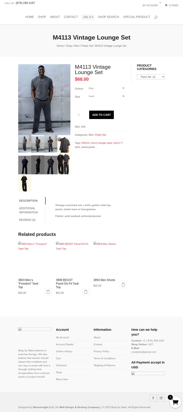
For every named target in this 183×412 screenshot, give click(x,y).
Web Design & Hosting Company (79, 407)
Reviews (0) (27, 219)
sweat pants (88, 147)
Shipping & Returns (104, 365)
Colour (79, 88)
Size (77, 96)
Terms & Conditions (105, 358)
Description (28, 200)
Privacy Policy (101, 351)
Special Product (136, 17)
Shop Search (108, 17)
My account (150, 5)
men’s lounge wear (101, 142)
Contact (71, 17)
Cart (58, 358)
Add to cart (101, 114)
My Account (62, 337)
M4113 (85, 142)
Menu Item (62, 379)
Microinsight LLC (43, 407)
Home (29, 17)
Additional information (28, 210)
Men (76, 45)
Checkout (61, 365)
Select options (48, 291)
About (55, 17)
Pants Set (87, 45)
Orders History (64, 351)
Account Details (64, 344)
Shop (42, 17)
